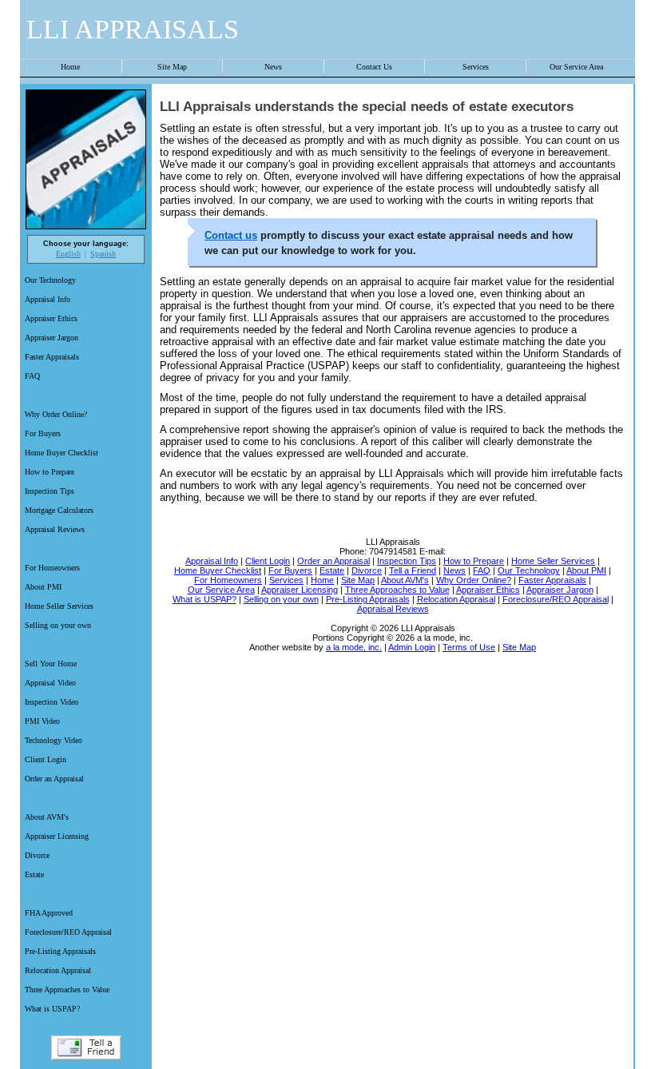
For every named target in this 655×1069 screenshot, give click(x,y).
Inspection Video (51, 701)
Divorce (37, 855)
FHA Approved (49, 912)
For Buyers (43, 433)
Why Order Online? (56, 414)
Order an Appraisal (54, 778)
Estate (34, 874)
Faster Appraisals (52, 356)
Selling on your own (58, 625)
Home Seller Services (59, 606)
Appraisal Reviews (55, 529)
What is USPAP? (52, 1008)
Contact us (230, 235)
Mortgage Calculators (59, 510)
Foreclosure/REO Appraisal (68, 932)
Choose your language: (86, 244)
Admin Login (411, 647)
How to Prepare (49, 471)
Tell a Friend (86, 1047)
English (68, 253)
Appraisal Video (50, 682)
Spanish (103, 253)
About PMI (43, 586)
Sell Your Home (51, 663)
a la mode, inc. (354, 647)
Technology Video (53, 740)
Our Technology (50, 280)
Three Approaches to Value (67, 989)
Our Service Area (576, 66)
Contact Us (374, 66)
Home (70, 66)
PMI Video (42, 721)
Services (475, 66)
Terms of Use (469, 647)
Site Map (172, 66)
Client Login (45, 759)
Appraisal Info (47, 299)
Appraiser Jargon (51, 337)
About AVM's (47, 817)
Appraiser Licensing (57, 836)
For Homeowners (52, 567)
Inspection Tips (49, 491)
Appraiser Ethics (51, 318)
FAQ (32, 376)
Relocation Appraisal (58, 970)
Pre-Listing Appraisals (60, 951)
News (273, 66)
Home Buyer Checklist (61, 452)
